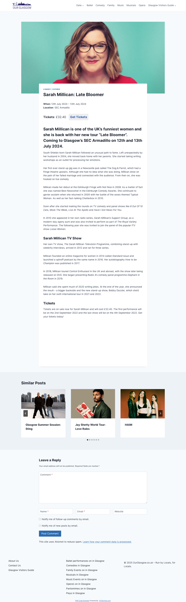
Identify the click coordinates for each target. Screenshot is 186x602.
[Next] (160, 413)
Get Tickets (78, 117)
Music (120, 5)
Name (44, 511)
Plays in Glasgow (75, 593)
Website (119, 511)
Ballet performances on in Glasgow (85, 561)
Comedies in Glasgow (78, 565)
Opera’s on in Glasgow (78, 584)
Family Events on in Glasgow (81, 570)
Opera (142, 5)
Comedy (100, 5)
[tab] (87, 440)
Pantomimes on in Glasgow (81, 588)
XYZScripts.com (105, 601)
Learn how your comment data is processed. (107, 541)
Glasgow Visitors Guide (21, 570)
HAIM (128, 424)
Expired (56, 89)
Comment (46, 474)
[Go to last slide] (25, 413)
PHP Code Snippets (82, 601)
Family (111, 5)
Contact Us (14, 565)
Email (81, 511)
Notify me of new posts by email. (60, 525)
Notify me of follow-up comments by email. (65, 519)
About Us (13, 561)
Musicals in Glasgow (77, 574)
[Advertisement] (93, 342)
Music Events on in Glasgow (81, 579)
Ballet (90, 5)
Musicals (131, 5)
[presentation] (43, 403)
